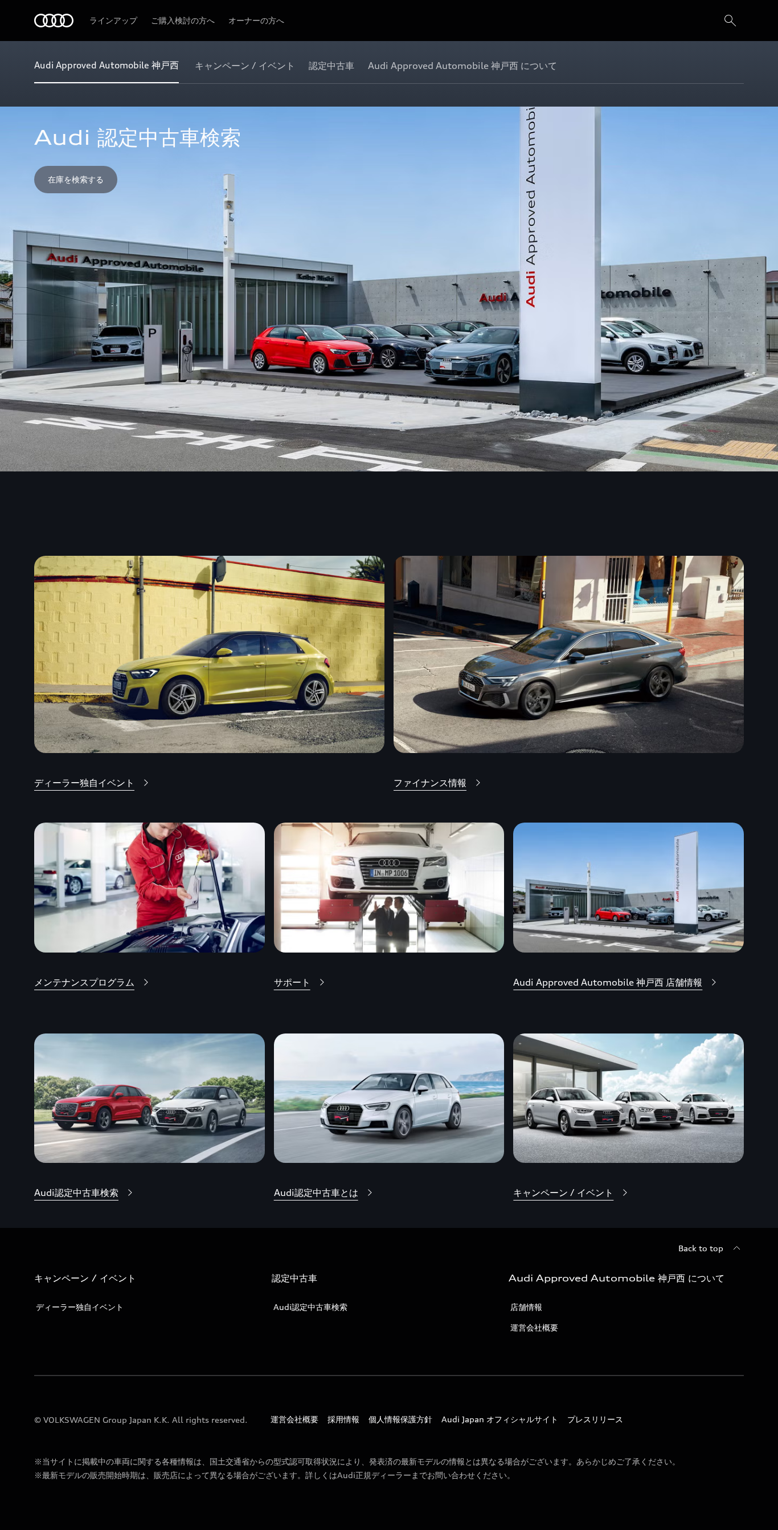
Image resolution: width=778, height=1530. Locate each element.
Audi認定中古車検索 (310, 1307)
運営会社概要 (534, 1327)
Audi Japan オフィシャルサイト (499, 1419)
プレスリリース (595, 1419)
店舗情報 (526, 1307)
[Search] (730, 20)
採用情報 (343, 1419)
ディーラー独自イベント (80, 1307)
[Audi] (53, 20)
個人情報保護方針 (400, 1419)
